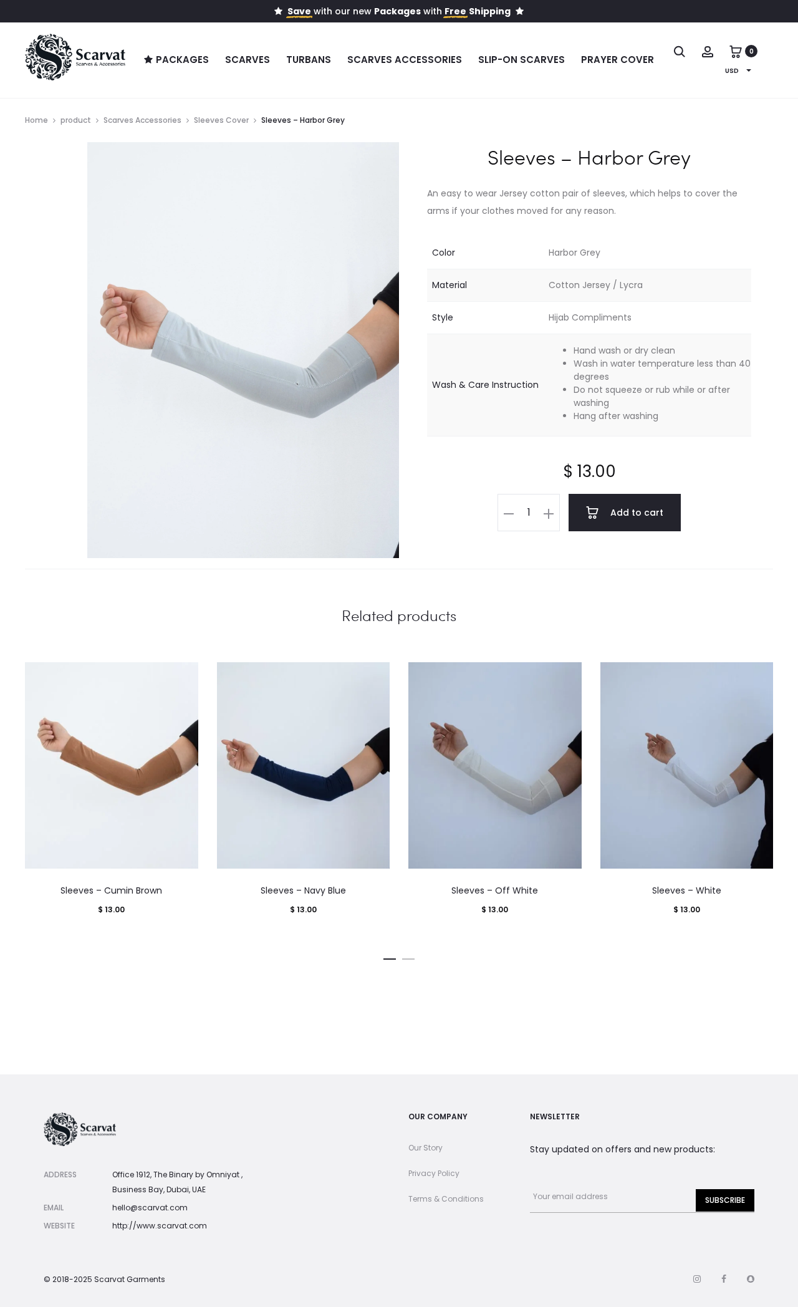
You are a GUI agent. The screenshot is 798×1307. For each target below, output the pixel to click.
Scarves (247, 59)
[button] (509, 512)
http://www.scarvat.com (159, 1225)
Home (36, 120)
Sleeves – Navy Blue (303, 890)
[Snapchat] (750, 1279)
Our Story (425, 1147)
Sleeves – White (686, 890)
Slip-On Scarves (521, 59)
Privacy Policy (433, 1173)
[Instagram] (697, 1279)
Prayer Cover (617, 59)
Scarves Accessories (404, 59)
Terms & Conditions (446, 1199)
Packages (182, 59)
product (75, 120)
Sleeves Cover (221, 120)
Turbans (308, 59)
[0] (735, 51)
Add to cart (635, 512)
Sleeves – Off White (494, 890)
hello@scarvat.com (150, 1207)
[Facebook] (723, 1279)
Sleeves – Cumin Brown (111, 890)
